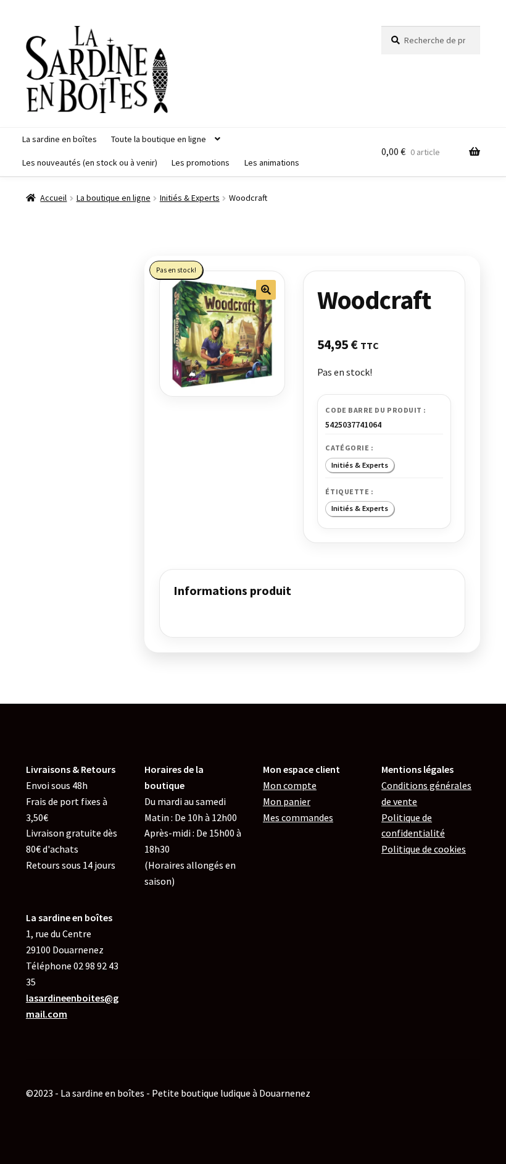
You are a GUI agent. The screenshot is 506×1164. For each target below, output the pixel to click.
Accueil (53, 197)
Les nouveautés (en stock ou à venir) (89, 162)
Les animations (271, 162)
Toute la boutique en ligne (158, 139)
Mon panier (286, 801)
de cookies (423, 849)
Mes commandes (298, 817)
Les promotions (201, 162)
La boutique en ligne (114, 197)
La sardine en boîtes (59, 139)
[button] (266, 290)
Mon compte (290, 785)
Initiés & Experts (190, 197)
